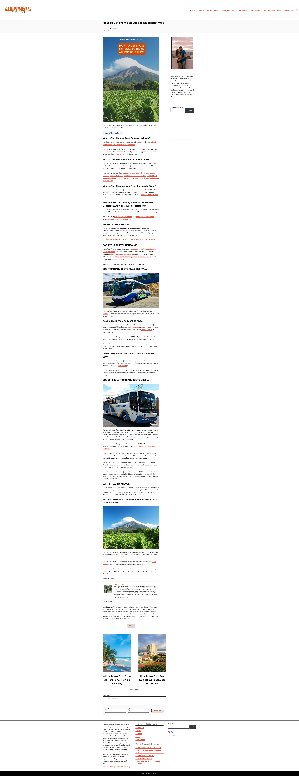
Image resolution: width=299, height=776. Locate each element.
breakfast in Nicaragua (145, 216)
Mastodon (172, 735)
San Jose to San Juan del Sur (134, 173)
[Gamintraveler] (40, 10)
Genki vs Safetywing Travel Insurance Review (133, 257)
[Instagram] (104, 601)
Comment (106, 695)
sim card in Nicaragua (123, 216)
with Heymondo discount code (123, 254)
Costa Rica (122, 30)
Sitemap (127, 766)
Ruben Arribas (108, 26)
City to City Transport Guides (110, 30)
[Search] (193, 727)
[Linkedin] (108, 601)
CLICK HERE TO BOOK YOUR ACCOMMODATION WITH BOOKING (129, 240)
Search (189, 110)
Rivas (131, 626)
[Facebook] (106, 601)
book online (149, 337)
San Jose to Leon (116, 175)
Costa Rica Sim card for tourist (118, 219)
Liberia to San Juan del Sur (135, 175)
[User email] (111, 601)
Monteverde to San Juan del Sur (129, 178)
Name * (107, 708)
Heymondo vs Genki (119, 259)
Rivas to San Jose (121, 154)
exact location (133, 327)
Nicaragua (128, 30)
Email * (130, 708)
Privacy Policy (115, 766)
